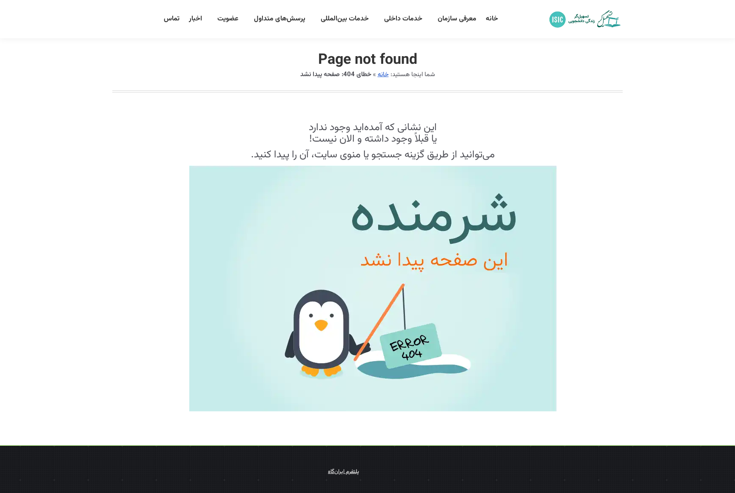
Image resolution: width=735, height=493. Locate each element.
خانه (383, 75)
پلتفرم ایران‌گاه (343, 471)
